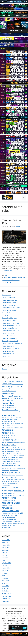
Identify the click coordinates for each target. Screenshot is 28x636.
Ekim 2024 (5, 558)
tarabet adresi (18, 398)
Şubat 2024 (5, 578)
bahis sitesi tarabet (17, 381)
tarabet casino (19, 423)
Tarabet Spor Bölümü (8, 336)
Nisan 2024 (5, 573)
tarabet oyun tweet (5, 470)
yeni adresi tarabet (8, 525)
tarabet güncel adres (11, 447)
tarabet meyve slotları (13, 459)
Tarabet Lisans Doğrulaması (10, 323)
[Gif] (14, 83)
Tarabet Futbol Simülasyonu (10, 330)
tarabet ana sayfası (7, 400)
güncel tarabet (8, 393)
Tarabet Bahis (8, 403)
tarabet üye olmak (7, 523)
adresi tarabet (7, 381)
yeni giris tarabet (7, 527)
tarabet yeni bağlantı (6, 513)
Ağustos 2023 (6, 593)
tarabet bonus (21, 412)
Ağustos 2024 (6, 563)
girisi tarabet (6, 387)
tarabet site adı (16, 481)
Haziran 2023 (6, 598)
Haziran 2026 (6, 540)
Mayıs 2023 (5, 601)
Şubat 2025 (5, 550)
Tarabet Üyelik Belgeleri (9, 318)
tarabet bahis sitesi (10, 409)
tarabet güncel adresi (8, 449)
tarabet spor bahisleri (10, 487)
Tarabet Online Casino (9, 313)
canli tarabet (7, 384)
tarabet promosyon (10, 477)
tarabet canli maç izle (8, 417)
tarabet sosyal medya (6, 485)
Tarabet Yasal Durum (8, 333)
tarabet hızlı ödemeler (17, 451)
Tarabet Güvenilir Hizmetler (10, 348)
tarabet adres (7, 398)
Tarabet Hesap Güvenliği (9, 320)
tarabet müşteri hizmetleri (9, 463)
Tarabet (6, 275)
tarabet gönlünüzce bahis (20, 442)
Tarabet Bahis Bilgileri (8, 346)
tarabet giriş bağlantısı (8, 442)
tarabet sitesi (6, 483)
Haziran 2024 (6, 568)
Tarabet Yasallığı (7, 356)
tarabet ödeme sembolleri (7, 521)
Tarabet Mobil (6, 461)
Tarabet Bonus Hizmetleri (9, 300)
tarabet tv (19, 490)
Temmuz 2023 (6, 596)
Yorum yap (7, 282)
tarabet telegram (7, 491)
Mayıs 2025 (5, 547)
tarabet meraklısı (5, 459)
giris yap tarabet (6, 389)
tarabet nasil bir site (11, 466)
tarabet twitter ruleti (13, 280)
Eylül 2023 (5, 591)
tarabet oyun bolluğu (21, 468)
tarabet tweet (21, 495)
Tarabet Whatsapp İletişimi (10, 305)
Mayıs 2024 (5, 570)
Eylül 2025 (5, 542)
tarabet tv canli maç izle (10, 495)
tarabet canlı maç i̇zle (10, 277)
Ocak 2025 (5, 552)
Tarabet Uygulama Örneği (10, 341)
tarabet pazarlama (19, 475)
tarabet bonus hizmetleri (6, 413)
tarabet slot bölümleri (14, 483)
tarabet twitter (9, 498)
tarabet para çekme (8, 475)
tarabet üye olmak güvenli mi (18, 523)
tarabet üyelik (16, 521)
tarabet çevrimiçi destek (9, 519)
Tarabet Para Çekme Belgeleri (11, 307)
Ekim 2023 (5, 588)
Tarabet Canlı (18, 417)
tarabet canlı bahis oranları (9, 419)
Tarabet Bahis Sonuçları (9, 302)
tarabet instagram (7, 453)
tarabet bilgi (14, 411)
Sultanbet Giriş (6, 295)
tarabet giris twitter (8, 435)
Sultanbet (5, 315)
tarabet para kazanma (14, 470)
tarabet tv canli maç (8, 493)
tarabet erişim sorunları (18, 427)
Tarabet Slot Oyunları (8, 351)
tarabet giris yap (7, 437)
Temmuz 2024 (6, 565)
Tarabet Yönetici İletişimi (9, 328)
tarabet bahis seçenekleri (9, 407)
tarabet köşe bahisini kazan (19, 455)
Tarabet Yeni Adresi (10, 511)
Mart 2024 (5, 575)
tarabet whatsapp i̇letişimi (7, 505)
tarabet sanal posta (20, 479)
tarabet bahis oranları (8, 405)
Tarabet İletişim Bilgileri (9, 310)
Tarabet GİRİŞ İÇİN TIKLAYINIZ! (14, 31)
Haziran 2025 (6, 545)
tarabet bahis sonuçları (6, 411)
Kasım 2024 (5, 555)
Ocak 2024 (5, 581)
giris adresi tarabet (17, 384)
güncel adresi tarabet (9, 391)
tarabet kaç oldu (17, 453)
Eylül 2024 (5, 560)
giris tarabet (16, 386)
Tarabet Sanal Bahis (8, 353)
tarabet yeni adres (10, 508)
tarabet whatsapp (11, 503)
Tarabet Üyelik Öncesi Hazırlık (11, 325)
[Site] (14, 51)
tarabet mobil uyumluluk (15, 461)
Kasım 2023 (5, 586)
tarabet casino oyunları (8, 425)
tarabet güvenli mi (20, 449)
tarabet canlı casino (8, 422)
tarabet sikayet (7, 481)
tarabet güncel (9, 444)
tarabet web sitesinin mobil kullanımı (9, 500)
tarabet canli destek (8, 416)
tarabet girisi (8, 433)
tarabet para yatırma (11, 472)
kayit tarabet (7, 396)
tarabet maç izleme (8, 457)
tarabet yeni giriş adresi (10, 515)
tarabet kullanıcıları (7, 455)
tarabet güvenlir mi (7, 451)
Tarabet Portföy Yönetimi (9, 338)
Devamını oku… (8, 270)
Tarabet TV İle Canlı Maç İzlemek (12, 343)
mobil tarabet (17, 396)
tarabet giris (7, 430)
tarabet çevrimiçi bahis (8, 517)
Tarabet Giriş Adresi (10, 440)
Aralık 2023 (5, 583)
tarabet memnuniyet (19, 457)
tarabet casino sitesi (7, 427)
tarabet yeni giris (17, 513)
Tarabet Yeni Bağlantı (8, 297)
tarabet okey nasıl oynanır (9, 468)
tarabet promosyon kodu (9, 479)
